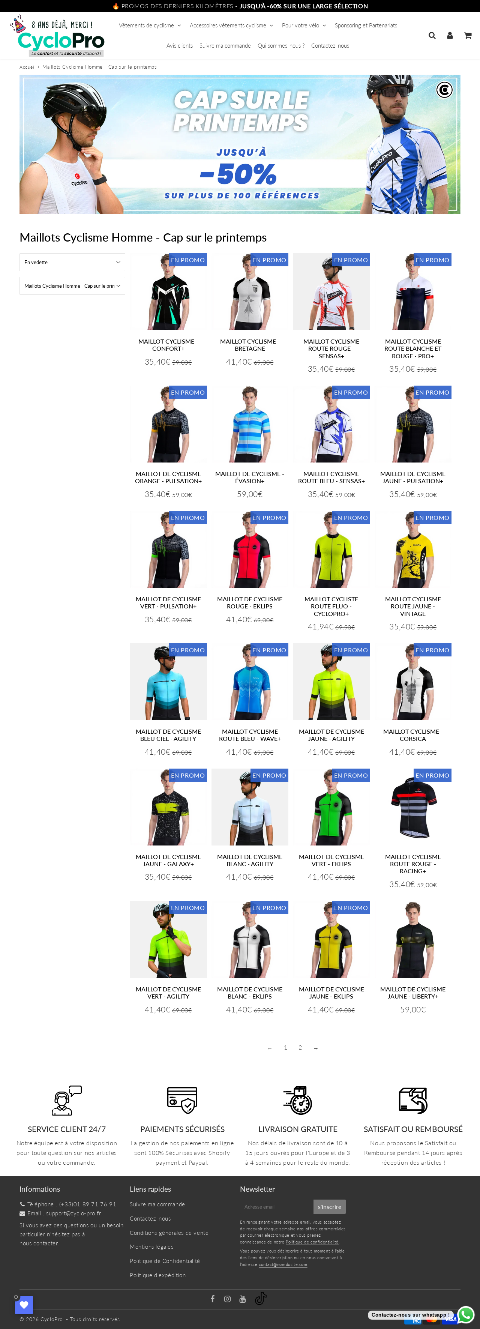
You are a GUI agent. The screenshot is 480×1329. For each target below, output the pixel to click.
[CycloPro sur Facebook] (213, 1299)
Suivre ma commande (225, 45)
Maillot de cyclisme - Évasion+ (249, 477)
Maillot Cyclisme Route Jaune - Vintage (413, 606)
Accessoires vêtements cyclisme (228, 25)
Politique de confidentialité (312, 1241)
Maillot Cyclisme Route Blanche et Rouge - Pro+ (412, 348)
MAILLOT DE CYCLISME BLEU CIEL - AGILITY (168, 735)
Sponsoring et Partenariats (366, 25)
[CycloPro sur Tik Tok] (260, 1302)
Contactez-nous (330, 45)
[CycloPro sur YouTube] (243, 1299)
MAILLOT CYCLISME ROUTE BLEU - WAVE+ (250, 735)
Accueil (28, 67)
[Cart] (467, 35)
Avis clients (179, 45)
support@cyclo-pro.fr (73, 1213)
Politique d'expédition (158, 1275)
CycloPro (51, 1319)
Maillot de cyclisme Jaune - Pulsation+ (413, 477)
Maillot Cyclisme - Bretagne (250, 345)
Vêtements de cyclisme (146, 25)
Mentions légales (152, 1246)
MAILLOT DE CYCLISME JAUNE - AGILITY (331, 735)
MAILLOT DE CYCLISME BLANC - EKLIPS (249, 992)
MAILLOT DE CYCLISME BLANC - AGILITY (249, 860)
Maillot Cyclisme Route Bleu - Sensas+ (331, 477)
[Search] (432, 35)
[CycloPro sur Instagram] (228, 1299)
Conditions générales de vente (169, 1232)
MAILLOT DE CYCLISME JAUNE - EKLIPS (331, 992)
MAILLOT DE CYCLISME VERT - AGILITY (168, 992)
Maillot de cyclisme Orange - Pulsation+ (168, 477)
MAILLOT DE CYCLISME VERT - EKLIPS (331, 860)
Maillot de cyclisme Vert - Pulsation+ (168, 602)
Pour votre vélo (300, 25)
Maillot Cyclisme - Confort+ (168, 345)
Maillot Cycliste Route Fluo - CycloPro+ (331, 606)
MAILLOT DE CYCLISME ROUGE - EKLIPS (249, 602)
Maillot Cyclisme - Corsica (413, 735)
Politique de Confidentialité (165, 1260)
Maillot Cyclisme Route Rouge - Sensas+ (331, 348)
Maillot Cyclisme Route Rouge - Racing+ (413, 863)
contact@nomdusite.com (283, 1264)
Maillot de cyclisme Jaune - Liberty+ (413, 992)
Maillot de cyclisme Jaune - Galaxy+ (168, 860)
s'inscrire (329, 1206)
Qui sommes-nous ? (281, 45)
